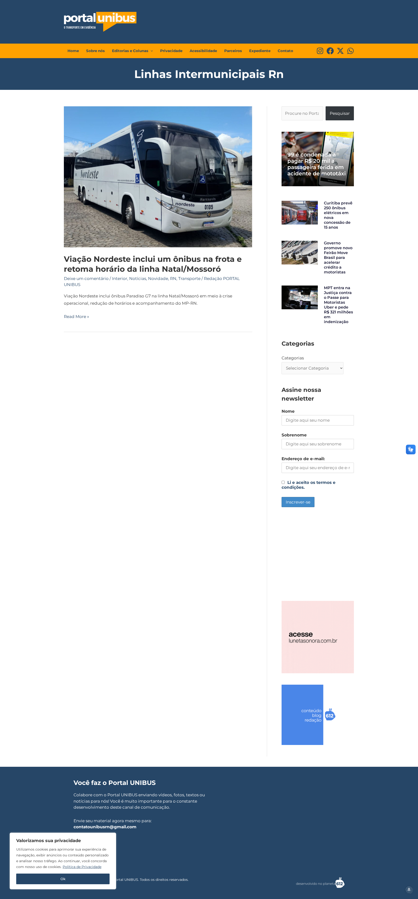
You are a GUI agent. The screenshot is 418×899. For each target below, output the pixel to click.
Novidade (158, 278)
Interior (119, 278)
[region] (63, 861)
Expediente (259, 50)
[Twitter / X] (340, 50)
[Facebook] (330, 50)
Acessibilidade (203, 50)
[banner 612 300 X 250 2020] (318, 714)
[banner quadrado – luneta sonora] (318, 636)
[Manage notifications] (409, 889)
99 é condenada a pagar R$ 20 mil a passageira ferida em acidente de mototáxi (316, 164)
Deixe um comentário (86, 278)
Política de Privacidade (82, 867)
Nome (288, 411)
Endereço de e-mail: (303, 458)
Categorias (293, 358)
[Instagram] (320, 50)
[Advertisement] (264, 20)
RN (173, 278)
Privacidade (171, 50)
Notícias (137, 278)
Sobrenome (294, 435)
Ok (63, 879)
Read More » (76, 316)
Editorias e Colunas (130, 50)
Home (73, 50)
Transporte (189, 278)
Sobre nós (95, 50)
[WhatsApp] (350, 50)
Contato (285, 50)
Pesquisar (340, 113)
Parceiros (233, 50)
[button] (150, 51)
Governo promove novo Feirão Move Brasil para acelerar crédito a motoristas (338, 257)
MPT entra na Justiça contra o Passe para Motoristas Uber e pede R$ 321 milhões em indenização (338, 305)
